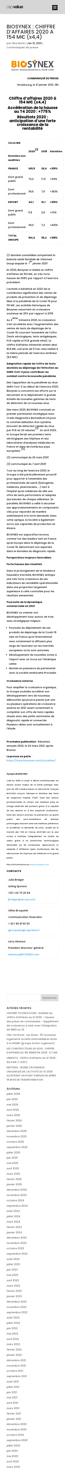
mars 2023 (13, 1285)
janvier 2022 (14, 1355)
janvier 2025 (14, 1184)
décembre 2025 (17, 1131)
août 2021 (13, 1381)
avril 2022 (13, 1339)
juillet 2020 (13, 1445)
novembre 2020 (17, 1429)
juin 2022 (12, 1328)
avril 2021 (12, 1403)
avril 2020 (13, 1461)
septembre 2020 (17, 1440)
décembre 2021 (16, 1360)
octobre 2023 (15, 1248)
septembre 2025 (17, 1147)
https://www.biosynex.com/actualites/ (31, 760)
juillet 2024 (13, 1216)
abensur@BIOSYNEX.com (23, 954)
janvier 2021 (14, 1419)
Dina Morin (18, 43)
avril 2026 (13, 1110)
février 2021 (14, 1413)
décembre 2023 (17, 1237)
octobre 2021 (15, 1371)
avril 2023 (13, 1280)
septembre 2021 (17, 1376)
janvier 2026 (14, 1126)
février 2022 (14, 1349)
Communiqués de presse (22, 47)
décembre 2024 (17, 1189)
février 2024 (14, 1227)
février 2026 (14, 1120)
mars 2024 (13, 1221)
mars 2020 (13, 1467)
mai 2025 (12, 1163)
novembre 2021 (16, 1365)
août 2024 (13, 1211)
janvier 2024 (14, 1232)
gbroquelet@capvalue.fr (24, 930)
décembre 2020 (17, 1424)
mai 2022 (12, 1333)
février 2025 (14, 1179)
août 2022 (13, 1317)
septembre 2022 (17, 1312)
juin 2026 (12, 1099)
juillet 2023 (13, 1264)
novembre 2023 (17, 1243)
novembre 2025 (17, 1136)
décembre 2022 (17, 1301)
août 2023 (13, 1259)
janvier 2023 (14, 1296)
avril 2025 (13, 1168)
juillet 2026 (13, 1094)
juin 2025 (12, 1157)
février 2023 (14, 1291)
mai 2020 (12, 1456)
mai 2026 (12, 1104)
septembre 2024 (17, 1206)
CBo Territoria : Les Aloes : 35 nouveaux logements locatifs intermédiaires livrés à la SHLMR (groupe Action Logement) (32, 1039)
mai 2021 (12, 1397)
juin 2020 (12, 1451)
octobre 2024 (15, 1200)
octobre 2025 (15, 1142)
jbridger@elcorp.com (21, 899)
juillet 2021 (13, 1387)
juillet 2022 (13, 1323)
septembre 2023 (17, 1253)
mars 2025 (13, 1174)
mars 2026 (13, 1115)
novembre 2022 (17, 1307)
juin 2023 (12, 1269)
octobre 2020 (15, 1435)
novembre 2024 (17, 1195)
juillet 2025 (13, 1152)
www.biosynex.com (39, 864)
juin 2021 (12, 1392)
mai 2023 (12, 1275)
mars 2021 (13, 1408)
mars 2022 (13, 1344)
